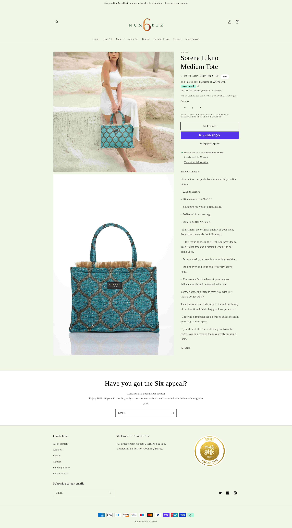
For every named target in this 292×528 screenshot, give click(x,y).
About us (58, 449)
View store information (196, 162)
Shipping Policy (61, 467)
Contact (57, 461)
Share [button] (187, 347)
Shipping (197, 90)
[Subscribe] (172, 413)
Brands (56, 455)
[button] (56, 22)
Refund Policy (60, 473)
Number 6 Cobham (149, 521)
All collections (60, 444)
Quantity (185, 101)
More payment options (210, 143)
